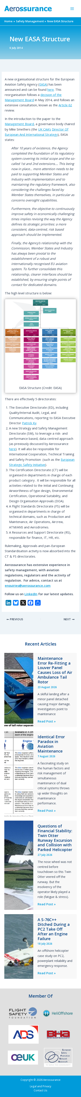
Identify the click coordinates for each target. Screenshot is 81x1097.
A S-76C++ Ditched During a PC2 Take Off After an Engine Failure (54, 929)
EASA (43, 84)
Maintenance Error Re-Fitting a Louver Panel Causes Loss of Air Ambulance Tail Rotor (55, 670)
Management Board (19, 124)
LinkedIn (30, 594)
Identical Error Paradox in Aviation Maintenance (51, 744)
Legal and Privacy (40, 1086)
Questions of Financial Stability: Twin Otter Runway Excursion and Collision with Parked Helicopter (55, 837)
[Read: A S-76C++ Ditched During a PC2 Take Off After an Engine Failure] (18, 946)
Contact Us (40, 1090)
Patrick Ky (29, 423)
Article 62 (65, 105)
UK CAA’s (44, 129)
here (50, 89)
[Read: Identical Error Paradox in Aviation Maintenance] (18, 773)
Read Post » (47, 721)
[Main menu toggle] (72, 8)
